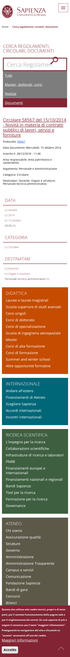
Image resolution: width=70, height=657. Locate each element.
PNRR (10, 461)
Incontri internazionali (24, 417)
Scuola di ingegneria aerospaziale (33, 333)
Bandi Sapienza (18, 486)
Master (11, 339)
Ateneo (14, 523)
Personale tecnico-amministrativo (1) (27, 279)
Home (5, 26)
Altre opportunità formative (28, 366)
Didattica (16, 293)
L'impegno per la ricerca (25, 442)
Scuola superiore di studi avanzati (33, 306)
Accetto (10, 650)
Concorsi (13, 596)
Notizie (10, 93)
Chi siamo (14, 530)
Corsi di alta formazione (25, 346)
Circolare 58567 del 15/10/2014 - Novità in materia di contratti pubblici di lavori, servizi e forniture (34, 127)
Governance (15, 505)
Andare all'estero (19, 390)
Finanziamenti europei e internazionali (25, 470)
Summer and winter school (28, 359)
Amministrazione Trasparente (30, 563)
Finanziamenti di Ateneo (25, 397)
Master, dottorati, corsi (23, 84)
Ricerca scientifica (26, 435)
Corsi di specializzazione (26, 326)
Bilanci (11, 602)
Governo (13, 550)
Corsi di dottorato (20, 320)
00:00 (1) (10, 225)
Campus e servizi (19, 570)
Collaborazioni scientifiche (27, 448)
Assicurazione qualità (23, 537)
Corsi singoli (16, 313)
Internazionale (23, 384)
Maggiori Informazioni (20, 640)
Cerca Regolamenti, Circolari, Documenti (28, 48)
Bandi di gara (17, 589)
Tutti (8, 75)
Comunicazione (18, 576)
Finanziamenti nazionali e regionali (34, 479)
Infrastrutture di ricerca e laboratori (35, 455)
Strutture (13, 543)
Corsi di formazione (22, 352)
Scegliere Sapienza (21, 404)
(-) (6, 210)
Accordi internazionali (23, 410)
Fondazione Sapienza (23, 583)
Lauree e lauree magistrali (27, 300)
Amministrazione (20, 556)
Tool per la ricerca (20, 492)
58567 (21, 141)
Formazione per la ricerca (26, 499)
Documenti (14, 102)
